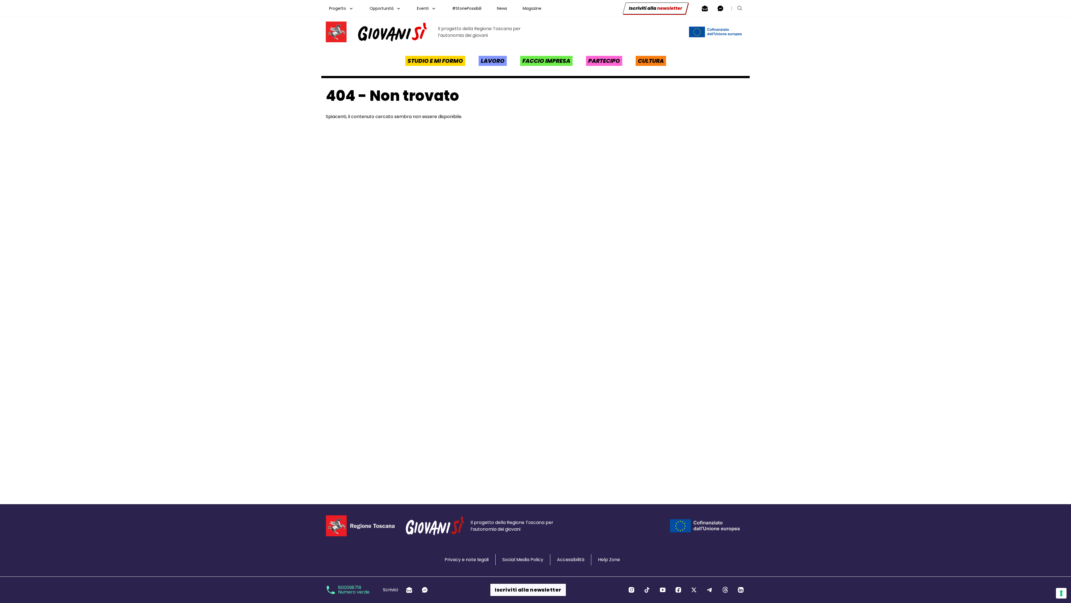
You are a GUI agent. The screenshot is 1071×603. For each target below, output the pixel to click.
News (502, 8)
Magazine (532, 8)
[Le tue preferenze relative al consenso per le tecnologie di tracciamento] (1061, 593)
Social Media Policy (522, 559)
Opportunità (382, 8)
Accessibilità (570, 559)
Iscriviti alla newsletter (528, 589)
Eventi (423, 8)
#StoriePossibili (466, 8)
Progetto (337, 8)
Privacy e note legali (467, 559)
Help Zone (609, 559)
